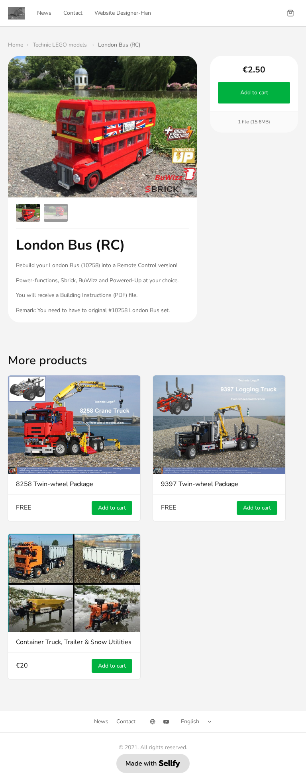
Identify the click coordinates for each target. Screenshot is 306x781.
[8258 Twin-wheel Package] (74, 424)
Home (15, 45)
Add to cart (254, 92)
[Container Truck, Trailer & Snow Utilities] (74, 583)
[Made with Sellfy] (153, 763)
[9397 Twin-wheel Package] (219, 424)
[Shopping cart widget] (290, 13)
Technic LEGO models (60, 45)
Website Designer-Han (122, 13)
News (44, 13)
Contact (72, 13)
